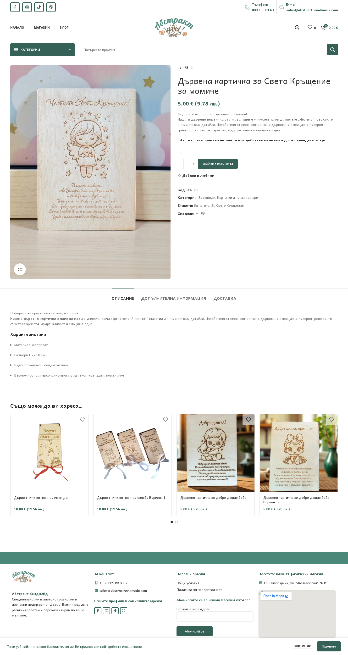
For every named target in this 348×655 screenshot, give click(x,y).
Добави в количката (218, 163)
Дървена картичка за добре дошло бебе (213, 497)
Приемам (329, 646)
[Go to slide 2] (176, 522)
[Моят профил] (297, 27)
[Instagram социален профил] (27, 7)
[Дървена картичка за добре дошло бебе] (216, 453)
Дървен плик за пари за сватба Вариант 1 (131, 497)
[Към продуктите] (186, 68)
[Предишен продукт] (180, 68)
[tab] (123, 296)
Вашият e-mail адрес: (194, 608)
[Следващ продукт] (192, 68)
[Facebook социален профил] (15, 7)
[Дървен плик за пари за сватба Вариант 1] (132, 453)
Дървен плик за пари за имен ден (41, 497)
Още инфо (302, 646)
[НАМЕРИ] (332, 49)
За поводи (207, 197)
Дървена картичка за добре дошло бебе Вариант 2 (296, 500)
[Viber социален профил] (51, 7)
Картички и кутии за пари (237, 197)
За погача (202, 205)
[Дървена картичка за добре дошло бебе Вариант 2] (299, 453)
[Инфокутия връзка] (259, 7)
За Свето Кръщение (227, 205)
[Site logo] (174, 27)
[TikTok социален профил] (39, 7)
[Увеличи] (20, 269)
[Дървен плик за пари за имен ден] (49, 453)
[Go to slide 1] (172, 522)
